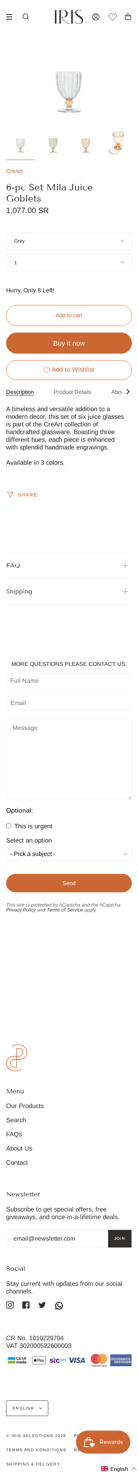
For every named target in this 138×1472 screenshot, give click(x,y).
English (24, 1408)
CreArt (14, 171)
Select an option (29, 841)
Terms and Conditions (36, 1449)
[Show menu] (12, 17)
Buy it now (69, 343)
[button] (119, 1468)
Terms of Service (65, 910)
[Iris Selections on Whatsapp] (59, 1306)
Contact (17, 1162)
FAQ (13, 565)
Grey (19, 241)
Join (119, 1238)
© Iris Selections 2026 (36, 1435)
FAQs (14, 1134)
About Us (19, 1148)
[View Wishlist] (116, 17)
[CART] (128, 17)
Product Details (72, 392)
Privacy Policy (21, 910)
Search (16, 1120)
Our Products (25, 1106)
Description (20, 392)
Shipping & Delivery (33, 1464)
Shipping (19, 591)
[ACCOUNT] (96, 17)
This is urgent (32, 826)
